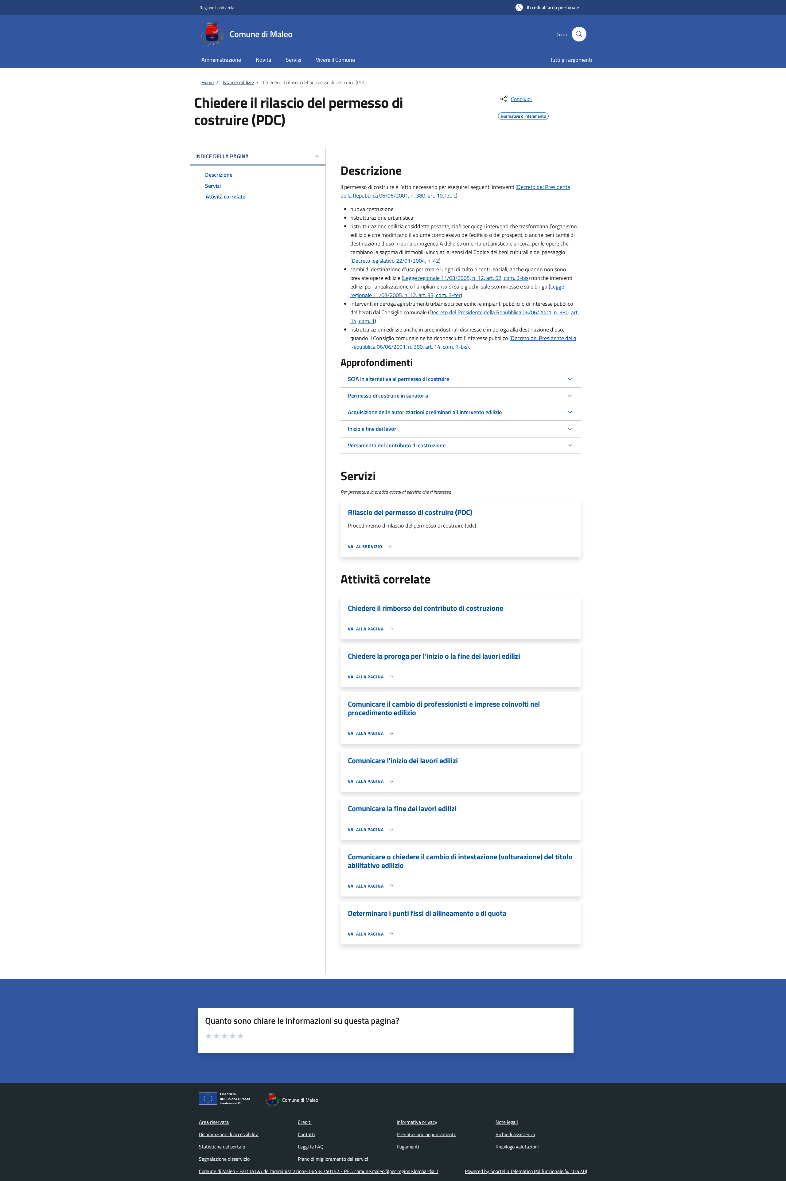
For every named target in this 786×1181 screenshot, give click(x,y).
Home (207, 82)
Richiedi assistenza (515, 1134)
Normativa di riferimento (523, 115)
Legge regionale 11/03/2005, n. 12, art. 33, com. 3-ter (457, 290)
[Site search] (579, 34)
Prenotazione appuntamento (426, 1134)
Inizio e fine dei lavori (373, 429)
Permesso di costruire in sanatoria (388, 395)
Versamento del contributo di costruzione (397, 445)
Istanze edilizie (238, 82)
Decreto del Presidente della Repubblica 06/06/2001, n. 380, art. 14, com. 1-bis (463, 342)
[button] (547, 7)
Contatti (306, 1134)
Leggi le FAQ (311, 1146)
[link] (371, 546)
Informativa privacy (417, 1122)
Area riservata (214, 1122)
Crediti (305, 1122)
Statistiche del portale (222, 1146)
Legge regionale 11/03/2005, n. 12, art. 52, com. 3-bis (465, 278)
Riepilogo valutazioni (517, 1146)
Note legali (507, 1122)
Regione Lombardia (217, 7)
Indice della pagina (222, 156)
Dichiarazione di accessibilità (229, 1134)
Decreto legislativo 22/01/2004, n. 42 (395, 261)
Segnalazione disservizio (224, 1159)
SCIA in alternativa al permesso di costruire (398, 379)
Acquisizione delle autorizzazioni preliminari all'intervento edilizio (425, 412)
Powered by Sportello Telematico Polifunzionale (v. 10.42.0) (526, 1171)
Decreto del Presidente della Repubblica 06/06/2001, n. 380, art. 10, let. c (455, 191)
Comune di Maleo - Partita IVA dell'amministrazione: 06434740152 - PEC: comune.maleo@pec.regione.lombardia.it (318, 1171)
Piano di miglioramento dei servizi (333, 1159)
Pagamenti (408, 1146)
